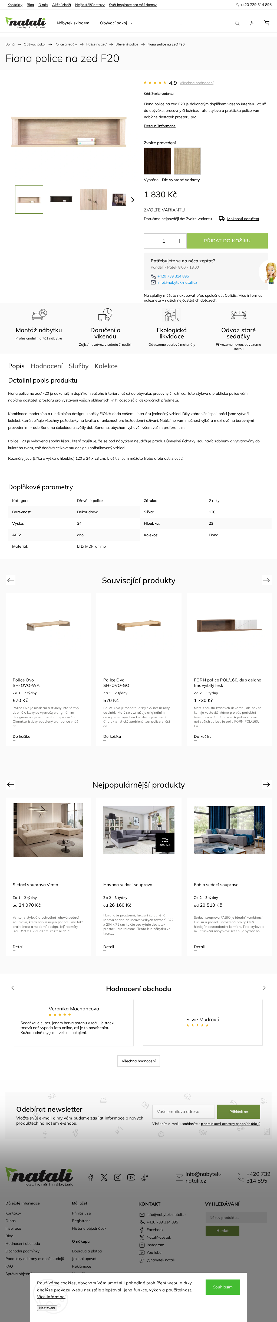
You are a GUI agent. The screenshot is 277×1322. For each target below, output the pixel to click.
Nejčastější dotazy (90, 4)
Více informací (51, 1296)
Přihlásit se (238, 1111)
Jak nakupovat (84, 1258)
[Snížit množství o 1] (151, 241)
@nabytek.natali (145, 1177)
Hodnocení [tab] (47, 366)
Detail (18, 946)
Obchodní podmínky (22, 1251)
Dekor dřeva (87, 512)
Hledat (222, 1230)
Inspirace (13, 1228)
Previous (11, 580)
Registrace (81, 1220)
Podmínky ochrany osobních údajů (34, 1258)
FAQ (9, 1266)
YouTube (131, 1177)
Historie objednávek (89, 1228)
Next (267, 580)
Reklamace (81, 1266)
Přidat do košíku (227, 240)
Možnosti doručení (243, 218)
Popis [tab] (16, 366)
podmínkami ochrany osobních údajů (230, 1123)
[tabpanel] (48, 669)
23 (211, 523)
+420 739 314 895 (173, 276)
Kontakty (15, 4)
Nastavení (47, 1308)
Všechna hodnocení (196, 82)
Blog (30, 4)
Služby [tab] (79, 366)
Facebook (91, 1177)
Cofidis (231, 295)
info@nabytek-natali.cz (177, 282)
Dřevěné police (90, 500)
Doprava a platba (87, 1251)
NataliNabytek (104, 1177)
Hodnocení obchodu (22, 1243)
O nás (43, 4)
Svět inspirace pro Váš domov (133, 4)
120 (212, 512)
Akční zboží (61, 4)
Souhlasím (223, 1287)
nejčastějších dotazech (196, 300)
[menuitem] (73, 23)
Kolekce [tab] (106, 366)
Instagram (118, 1177)
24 (79, 523)
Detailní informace (160, 125)
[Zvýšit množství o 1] (179, 241)
